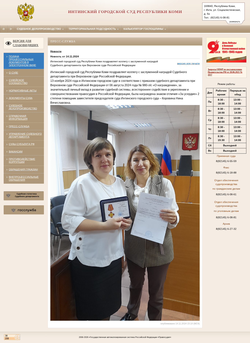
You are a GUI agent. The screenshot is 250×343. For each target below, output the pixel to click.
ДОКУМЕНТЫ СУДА (20, 98)
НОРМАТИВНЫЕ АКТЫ (22, 90)
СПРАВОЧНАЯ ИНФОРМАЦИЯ (18, 117)
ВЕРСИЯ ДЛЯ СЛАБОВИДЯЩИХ (25, 43)
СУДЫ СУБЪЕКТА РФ (22, 144)
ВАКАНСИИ (16, 151)
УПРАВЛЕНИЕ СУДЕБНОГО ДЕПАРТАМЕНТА (25, 135)
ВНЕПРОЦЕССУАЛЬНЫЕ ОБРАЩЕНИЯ (24, 178)
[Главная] (3, 29)
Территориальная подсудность (93, 28)
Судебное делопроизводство (39, 28)
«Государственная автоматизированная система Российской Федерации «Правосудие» (130, 337)
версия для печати (188, 63)
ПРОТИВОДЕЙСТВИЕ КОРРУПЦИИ (22, 160)
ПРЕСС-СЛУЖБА (19, 126)
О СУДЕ (13, 72)
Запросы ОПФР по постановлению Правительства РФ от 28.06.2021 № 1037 (225, 72)
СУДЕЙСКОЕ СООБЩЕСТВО (18, 82)
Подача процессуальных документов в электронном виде (22, 61)
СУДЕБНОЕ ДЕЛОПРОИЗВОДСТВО (23, 107)
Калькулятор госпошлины (144, 28)
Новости (55, 51)
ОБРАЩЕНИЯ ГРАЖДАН (23, 169)
